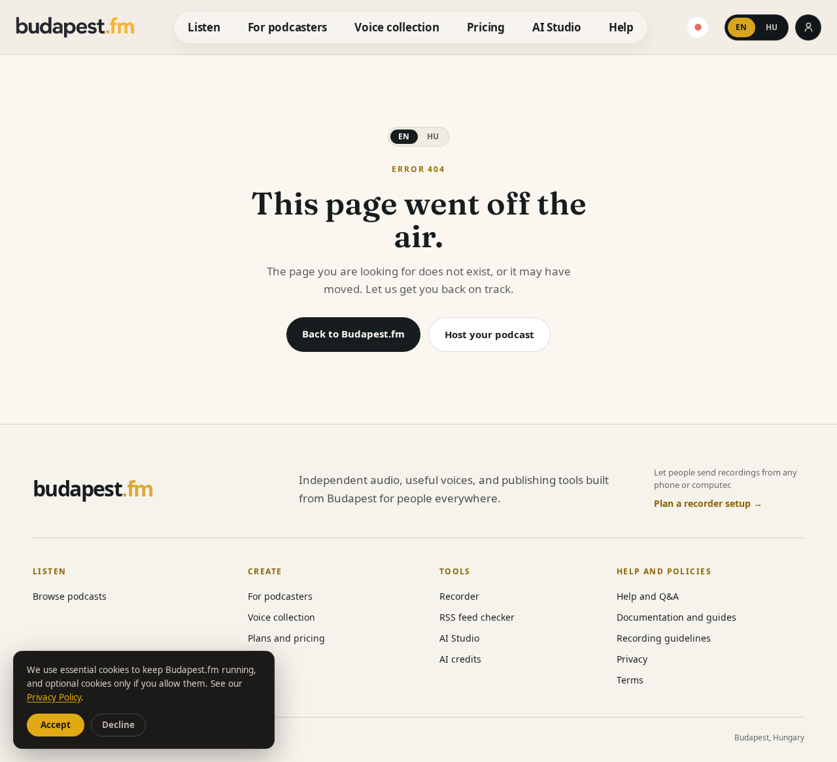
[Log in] (808, 27)
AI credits (460, 659)
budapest (92, 488)
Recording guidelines (664, 638)
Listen (204, 27)
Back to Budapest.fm (353, 333)
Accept (56, 725)
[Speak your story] (698, 27)
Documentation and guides (676, 617)
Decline (118, 725)
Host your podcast (489, 334)
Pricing (486, 27)
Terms (630, 680)
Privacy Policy (54, 697)
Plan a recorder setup (708, 503)
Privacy (632, 659)
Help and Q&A (648, 596)
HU (772, 27)
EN (741, 27)
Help (621, 27)
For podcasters (287, 27)
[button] (757, 27)
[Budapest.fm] (75, 27)
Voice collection (396, 27)
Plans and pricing (286, 638)
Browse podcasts (70, 596)
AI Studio (556, 27)
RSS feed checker (477, 617)
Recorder (459, 596)
